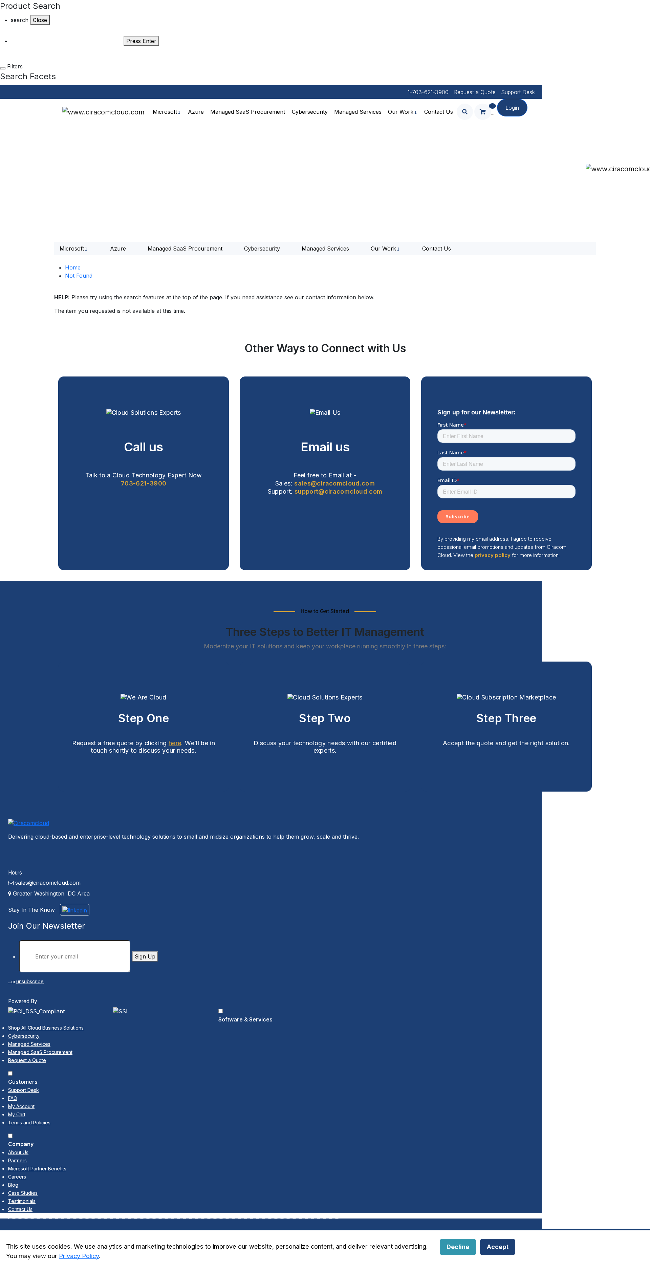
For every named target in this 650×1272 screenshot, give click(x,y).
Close (40, 20)
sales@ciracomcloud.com (334, 483)
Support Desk (518, 92)
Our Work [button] (400, 111)
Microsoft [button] (165, 111)
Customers (23, 1081)
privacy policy (493, 555)
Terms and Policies (29, 1122)
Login (512, 107)
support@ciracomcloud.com (339, 491)
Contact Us (438, 111)
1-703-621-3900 (428, 92)
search (19, 20)
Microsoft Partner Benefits (37, 1168)
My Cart (16, 1114)
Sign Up (145, 956)
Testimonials (22, 1201)
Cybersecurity (310, 111)
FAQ (12, 1098)
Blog (13, 1185)
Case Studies (23, 1193)
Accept (497, 1246)
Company (21, 1144)
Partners (17, 1160)
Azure (196, 111)
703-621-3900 (143, 483)
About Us (18, 1152)
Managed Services (358, 111)
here (175, 743)
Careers (17, 1177)
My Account (21, 1106)
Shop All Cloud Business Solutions (46, 1028)
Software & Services (245, 1019)
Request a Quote (475, 92)
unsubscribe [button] (30, 981)
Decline (458, 1246)
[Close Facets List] (2, 68)
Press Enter (141, 41)
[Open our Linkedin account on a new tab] (74, 909)
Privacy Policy (79, 1255)
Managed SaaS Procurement (247, 111)
